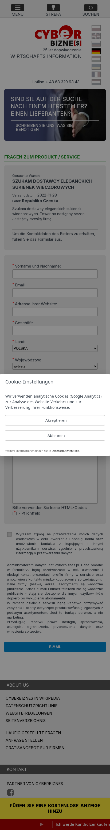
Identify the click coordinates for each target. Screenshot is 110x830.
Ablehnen (56, 435)
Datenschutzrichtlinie (65, 451)
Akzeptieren (56, 420)
